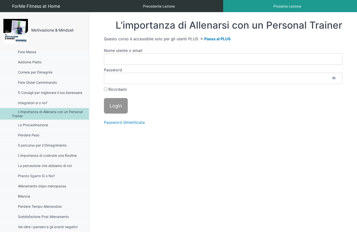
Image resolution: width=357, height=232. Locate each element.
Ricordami (117, 89)
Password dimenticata (124, 122)
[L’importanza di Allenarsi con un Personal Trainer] (15, 31)
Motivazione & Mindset (52, 30)
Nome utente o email (123, 50)
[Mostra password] (333, 78)
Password (113, 69)
